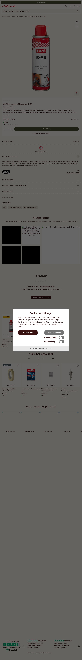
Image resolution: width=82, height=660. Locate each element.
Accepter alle (28, 332)
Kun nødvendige (54, 332)
